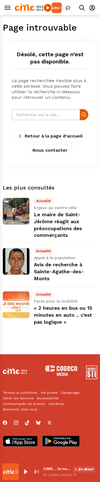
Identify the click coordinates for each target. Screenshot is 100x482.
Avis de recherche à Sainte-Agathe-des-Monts (59, 271)
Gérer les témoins (18, 398)
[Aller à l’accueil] (29, 9)
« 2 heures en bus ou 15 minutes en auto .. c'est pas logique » (63, 315)
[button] (25, 471)
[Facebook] (5, 422)
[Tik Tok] (27, 422)
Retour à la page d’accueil (53, 136)
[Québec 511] (91, 377)
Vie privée (49, 393)
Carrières (56, 404)
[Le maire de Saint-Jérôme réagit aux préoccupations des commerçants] (16, 211)
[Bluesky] (38, 422)
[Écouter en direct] (47, 7)
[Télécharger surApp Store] (20, 442)
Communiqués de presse (24, 404)
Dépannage (70, 393)
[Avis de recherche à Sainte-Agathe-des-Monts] (16, 261)
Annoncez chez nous (20, 409)
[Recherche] (83, 114)
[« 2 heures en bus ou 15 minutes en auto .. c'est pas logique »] (16, 304)
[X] (49, 422)
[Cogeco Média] (61, 374)
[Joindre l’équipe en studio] (68, 8)
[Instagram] (16, 422)
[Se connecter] (92, 7)
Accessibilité (48, 398)
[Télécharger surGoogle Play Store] (61, 442)
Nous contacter (50, 150)
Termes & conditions (20, 393)
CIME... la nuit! (57, 468)
